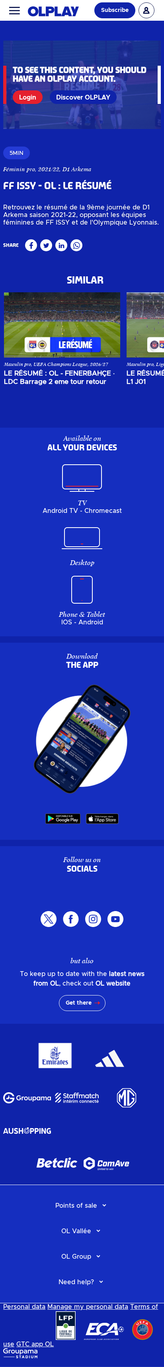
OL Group (76, 1257)
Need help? (76, 1282)
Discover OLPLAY (83, 97)
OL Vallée (76, 1231)
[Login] (146, 10)
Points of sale (76, 1206)
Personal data (24, 1307)
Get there (79, 1003)
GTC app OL (35, 1344)
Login (27, 97)
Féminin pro (19, 169)
